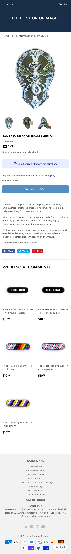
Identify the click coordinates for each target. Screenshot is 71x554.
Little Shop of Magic (35, 18)
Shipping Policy (35, 490)
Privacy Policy (35, 478)
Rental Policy (35, 486)
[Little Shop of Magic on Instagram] (37, 527)
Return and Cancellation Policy (36, 482)
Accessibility (35, 466)
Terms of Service (36, 494)
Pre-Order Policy (35, 474)
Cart (66, 4)
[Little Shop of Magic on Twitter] (26, 527)
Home (5, 35)
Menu (10, 4)
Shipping (7, 152)
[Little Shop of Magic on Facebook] (32, 527)
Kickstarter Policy (35, 470)
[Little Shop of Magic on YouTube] (43, 527)
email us (38, 509)
